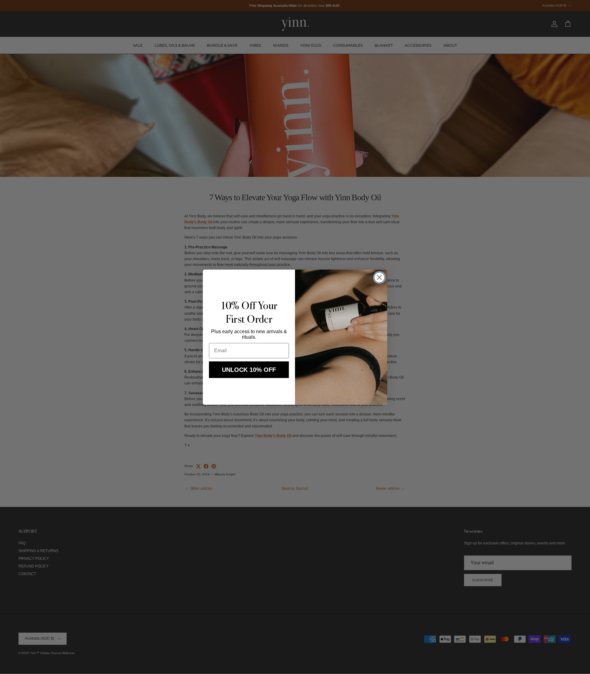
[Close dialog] (379, 277)
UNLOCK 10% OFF (249, 369)
